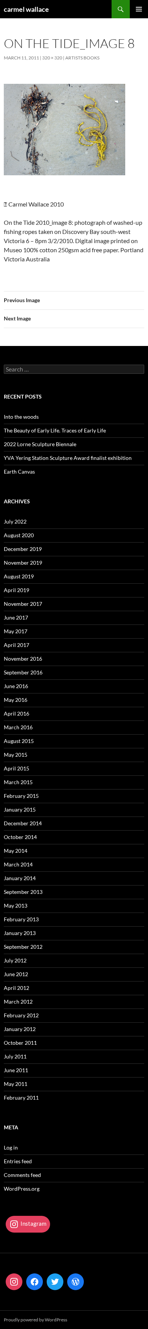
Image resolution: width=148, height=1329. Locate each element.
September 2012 (23, 946)
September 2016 (23, 672)
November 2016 (23, 658)
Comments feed (22, 1175)
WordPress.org (21, 1188)
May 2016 (15, 700)
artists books (82, 58)
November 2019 (23, 562)
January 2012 (20, 1029)
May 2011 (15, 1084)
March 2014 (18, 864)
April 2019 (16, 590)
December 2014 (23, 823)
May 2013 (15, 905)
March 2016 (18, 727)
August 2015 (19, 741)
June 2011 (16, 1070)
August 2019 (19, 576)
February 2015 (21, 796)
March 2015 (18, 782)
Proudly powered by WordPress (35, 1320)
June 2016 (16, 686)
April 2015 (16, 768)
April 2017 (16, 645)
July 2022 (15, 521)
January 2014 (20, 878)
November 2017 (23, 603)
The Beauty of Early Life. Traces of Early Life (55, 430)
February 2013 (21, 919)
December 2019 (23, 549)
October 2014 (20, 837)
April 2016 (16, 713)
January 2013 (20, 933)
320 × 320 (52, 58)
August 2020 (19, 535)
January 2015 (20, 809)
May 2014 (15, 850)
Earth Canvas (19, 471)
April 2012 (16, 988)
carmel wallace (26, 9)
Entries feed (18, 1161)
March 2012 (18, 1001)
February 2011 (21, 1097)
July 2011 (15, 1056)
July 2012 (15, 960)
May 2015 (15, 754)
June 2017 (16, 617)
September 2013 (23, 892)
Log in (11, 1147)
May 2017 (15, 631)
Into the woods (21, 416)
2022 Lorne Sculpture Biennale (40, 444)
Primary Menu (139, 9)
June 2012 (16, 974)
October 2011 (20, 1042)
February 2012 (21, 1015)
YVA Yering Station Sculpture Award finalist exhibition (68, 458)
